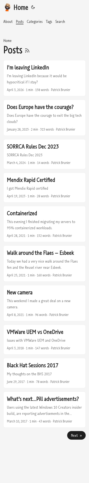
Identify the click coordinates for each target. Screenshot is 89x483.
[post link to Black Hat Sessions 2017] (44, 373)
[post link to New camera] (44, 303)
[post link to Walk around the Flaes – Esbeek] (44, 263)
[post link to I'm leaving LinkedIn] (44, 78)
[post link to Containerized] (44, 224)
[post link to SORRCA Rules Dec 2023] (44, 154)
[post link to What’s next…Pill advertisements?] (44, 409)
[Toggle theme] (33, 7)
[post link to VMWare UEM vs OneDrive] (44, 339)
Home (21, 7)
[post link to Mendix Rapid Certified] (44, 187)
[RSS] (27, 50)
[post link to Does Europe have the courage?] (44, 118)
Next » (76, 435)
